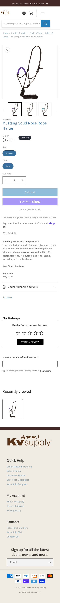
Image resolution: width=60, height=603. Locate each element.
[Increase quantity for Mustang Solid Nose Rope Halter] (22, 180)
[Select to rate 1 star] (18, 333)
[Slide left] (3, 110)
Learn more (45, 371)
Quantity (6, 173)
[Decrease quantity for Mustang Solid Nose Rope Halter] (6, 180)
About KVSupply (15, 501)
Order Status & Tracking (19, 466)
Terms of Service (15, 505)
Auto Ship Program (17, 484)
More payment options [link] (30, 209)
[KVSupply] (5, 12)
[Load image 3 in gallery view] (45, 109)
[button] (30, 287)
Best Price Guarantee (18, 479)
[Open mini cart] (31, 13)
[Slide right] (56, 110)
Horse (9, 153)
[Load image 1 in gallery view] (15, 109)
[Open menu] (42, 13)
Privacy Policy (14, 510)
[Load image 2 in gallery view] (29, 109)
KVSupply (24, 587)
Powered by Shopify (37, 587)
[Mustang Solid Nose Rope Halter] (12, 409)
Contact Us (12, 536)
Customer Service (16, 475)
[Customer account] (24, 13)
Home (5, 33)
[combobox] (26, 23)
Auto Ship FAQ (14, 532)
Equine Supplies (19, 33)
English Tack (36, 33)
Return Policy (14, 470)
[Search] (45, 23)
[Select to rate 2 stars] (23, 333)
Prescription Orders (17, 527)
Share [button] (9, 297)
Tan (8, 166)
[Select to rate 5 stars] (41, 333)
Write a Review (30, 341)
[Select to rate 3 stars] (29, 333)
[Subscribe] (49, 562)
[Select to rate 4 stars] (35, 333)
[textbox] (30, 364)
